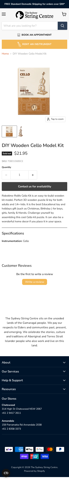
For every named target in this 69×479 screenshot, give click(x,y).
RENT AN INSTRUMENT (36, 44)
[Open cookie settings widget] (6, 473)
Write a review (34, 282)
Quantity (6, 167)
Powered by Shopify (34, 471)
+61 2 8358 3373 (11, 428)
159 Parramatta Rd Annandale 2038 (22, 424)
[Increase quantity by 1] (33, 174)
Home (5, 53)
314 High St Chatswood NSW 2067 (22, 409)
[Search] (62, 26)
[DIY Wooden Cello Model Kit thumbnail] (9, 131)
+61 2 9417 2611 (11, 413)
